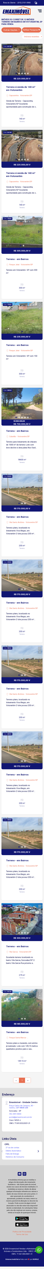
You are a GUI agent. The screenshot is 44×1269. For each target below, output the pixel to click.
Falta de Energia (12, 1154)
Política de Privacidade (22, 1232)
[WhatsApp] (39, 1250)
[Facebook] (19, 1174)
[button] (36, 2)
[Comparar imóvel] (39, 50)
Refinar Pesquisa (30, 30)
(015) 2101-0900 (24, 3)
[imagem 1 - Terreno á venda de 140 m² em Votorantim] (22, 60)
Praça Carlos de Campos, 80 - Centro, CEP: (21, 1107)
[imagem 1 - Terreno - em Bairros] (22, 232)
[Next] (38, 59)
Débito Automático (13, 1151)
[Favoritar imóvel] (39, 46)
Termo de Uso (22, 1234)
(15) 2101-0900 (15, 1114)
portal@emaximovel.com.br (20, 1117)
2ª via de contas (12, 1147)
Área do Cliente (9, 3)
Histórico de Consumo (15, 1157)
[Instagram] (24, 1174)
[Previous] (5, 59)
